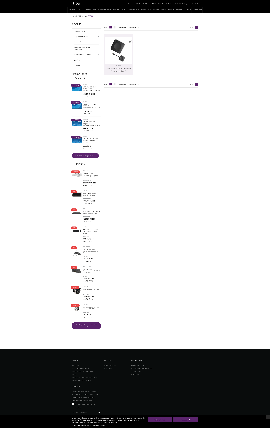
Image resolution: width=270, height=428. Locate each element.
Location (77, 60)
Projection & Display (81, 37)
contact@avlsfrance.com (161, 4)
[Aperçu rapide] (129, 35)
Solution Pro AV (80, 31)
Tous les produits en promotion (86, 325)
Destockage (78, 65)
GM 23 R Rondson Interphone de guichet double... (90, 251)
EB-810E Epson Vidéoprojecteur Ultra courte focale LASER (90, 175)
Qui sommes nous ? (138, 365)
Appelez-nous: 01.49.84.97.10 (81, 380)
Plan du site (135, 374)
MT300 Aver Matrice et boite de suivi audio (90, 194)
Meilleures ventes (110, 365)
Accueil (77, 24)
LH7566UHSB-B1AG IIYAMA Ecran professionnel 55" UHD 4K (91, 88)
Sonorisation (78, 42)
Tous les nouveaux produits (84, 156)
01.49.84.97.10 (143, 4)
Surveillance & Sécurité (82, 55)
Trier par (122, 27)
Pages (192, 27)
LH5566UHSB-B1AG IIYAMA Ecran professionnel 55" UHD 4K (91, 123)
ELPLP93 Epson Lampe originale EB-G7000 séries (92, 308)
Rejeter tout (160, 419)
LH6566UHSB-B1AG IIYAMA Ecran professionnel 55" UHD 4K (91, 106)
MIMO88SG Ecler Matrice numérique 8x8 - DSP (91, 212)
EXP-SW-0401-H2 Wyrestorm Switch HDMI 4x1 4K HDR (91, 271)
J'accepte (186, 419)
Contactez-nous (136, 371)
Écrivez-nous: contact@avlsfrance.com (85, 377)
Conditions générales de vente (141, 368)
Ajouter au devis (127, 74)
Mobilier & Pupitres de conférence (82, 48)
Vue (105, 27)
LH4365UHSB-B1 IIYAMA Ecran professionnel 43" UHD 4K (91, 140)
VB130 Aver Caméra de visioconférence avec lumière (90, 231)
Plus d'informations (79, 425)
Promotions (108, 368)
